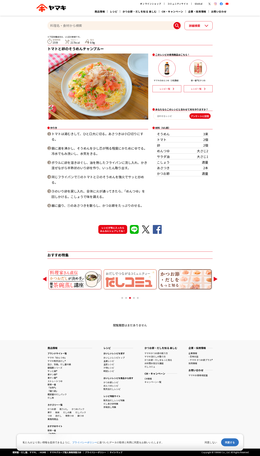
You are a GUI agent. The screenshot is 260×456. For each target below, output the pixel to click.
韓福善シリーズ (55, 367)
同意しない (211, 442)
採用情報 (193, 363)
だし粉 (51, 397)
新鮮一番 (52, 384)
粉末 (57, 412)
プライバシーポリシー (84, 442)
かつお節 (52, 408)
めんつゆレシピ (110, 385)
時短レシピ (108, 370)
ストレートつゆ (55, 381)
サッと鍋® (52, 370)
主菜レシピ (108, 364)
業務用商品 (53, 419)
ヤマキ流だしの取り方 (155, 356)
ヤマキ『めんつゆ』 (57, 357)
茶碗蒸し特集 (109, 406)
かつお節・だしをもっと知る (158, 359)
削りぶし (64, 408)
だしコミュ (150, 366)
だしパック (80, 412)
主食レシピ (108, 360)
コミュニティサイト (177, 3)
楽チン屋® (52, 377)
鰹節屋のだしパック (57, 394)
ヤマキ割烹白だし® (57, 360)
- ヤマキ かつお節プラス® (201, 359)
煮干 (50, 412)
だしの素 (67, 412)
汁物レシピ (108, 367)
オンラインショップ (150, 3)
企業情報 (193, 353)
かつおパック (78, 408)
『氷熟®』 (52, 387)
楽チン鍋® (52, 374)
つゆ (50, 415)
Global (199, 3)
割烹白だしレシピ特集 (114, 400)
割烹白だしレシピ (111, 388)
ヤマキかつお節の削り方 (156, 353)
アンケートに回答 (200, 116)
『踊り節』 (53, 390)
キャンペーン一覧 (153, 381)
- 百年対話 (193, 356)
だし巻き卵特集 (110, 403)
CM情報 (148, 378)
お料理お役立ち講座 (154, 363)
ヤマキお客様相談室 (198, 375)
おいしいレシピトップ (114, 357)
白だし (58, 415)
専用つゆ (69, 415)
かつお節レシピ (110, 382)
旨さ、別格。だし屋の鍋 (59, 364)
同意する (230, 442)
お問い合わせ (219, 11)
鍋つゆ (80, 415)
